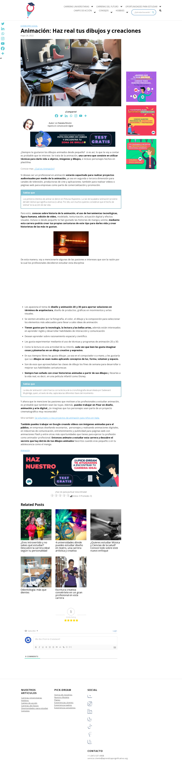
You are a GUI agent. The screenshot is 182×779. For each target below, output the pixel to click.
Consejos (25, 711)
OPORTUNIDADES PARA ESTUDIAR (141, 6)
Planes (57, 700)
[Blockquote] (56, 647)
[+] (70, 647)
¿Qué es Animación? (44, 168)
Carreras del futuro (30, 705)
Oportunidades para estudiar (34, 708)
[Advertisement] (71, 285)
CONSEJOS (104, 10)
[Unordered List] (53, 647)
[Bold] (36, 647)
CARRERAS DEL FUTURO (107, 6)
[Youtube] (80, 116)
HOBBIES (120, 10)
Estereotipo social (29, 26)
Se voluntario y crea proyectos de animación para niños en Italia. (67, 417)
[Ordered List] (50, 647)
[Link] (63, 647)
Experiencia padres (63, 705)
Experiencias (60, 702)
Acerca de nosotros (63, 695)
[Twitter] (61, 116)
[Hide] (1, 58)
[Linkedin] (66, 116)
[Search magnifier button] (153, 12)
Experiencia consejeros (65, 708)
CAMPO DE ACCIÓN (83, 10)
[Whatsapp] (71, 116)
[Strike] (46, 647)
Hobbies (25, 700)
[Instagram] (76, 116)
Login (114, 631)
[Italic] (39, 647)
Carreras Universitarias (31, 698)
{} (67, 647)
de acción (32, 703)
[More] (85, 116)
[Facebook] (56, 116)
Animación (25, 450)
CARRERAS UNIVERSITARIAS (76, 6)
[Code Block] (60, 647)
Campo (24, 703)
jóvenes (69, 702)
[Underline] (43, 647)
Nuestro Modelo (61, 697)
